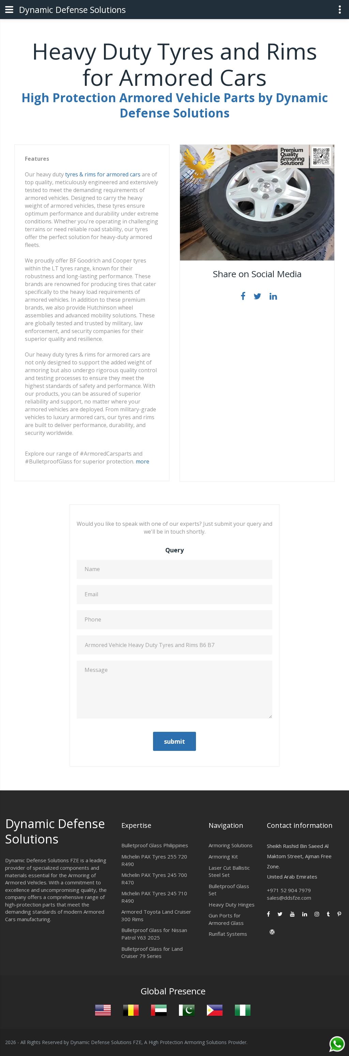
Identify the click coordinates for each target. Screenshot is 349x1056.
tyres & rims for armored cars (102, 174)
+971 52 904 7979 (289, 890)
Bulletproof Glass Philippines (154, 845)
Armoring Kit (223, 856)
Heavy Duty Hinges (232, 904)
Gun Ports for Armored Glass (226, 919)
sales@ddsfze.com (289, 897)
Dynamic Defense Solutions (72, 9)
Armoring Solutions (231, 845)
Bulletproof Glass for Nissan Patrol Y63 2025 (154, 934)
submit (174, 741)
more (142, 461)
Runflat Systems (228, 933)
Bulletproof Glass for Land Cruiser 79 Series (152, 952)
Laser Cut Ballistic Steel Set (229, 871)
